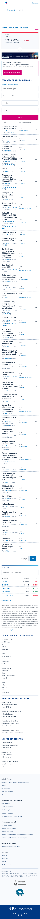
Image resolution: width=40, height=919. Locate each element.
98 (13, 227)
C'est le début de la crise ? (9, 294)
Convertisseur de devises (10, 721)
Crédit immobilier (7, 754)
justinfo (7, 199)
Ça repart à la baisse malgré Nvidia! (7, 546)
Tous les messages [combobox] (9, 89)
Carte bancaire (6, 747)
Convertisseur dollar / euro (10, 723)
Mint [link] (3, 644)
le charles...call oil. (9, 318)
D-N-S (23, 171)
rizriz (6, 288)
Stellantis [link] (4, 678)
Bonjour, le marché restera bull (9, 521)
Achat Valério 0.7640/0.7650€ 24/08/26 (7, 431)
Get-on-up (24, 366)
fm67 (6, 413)
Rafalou (7, 391)
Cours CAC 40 (6, 707)
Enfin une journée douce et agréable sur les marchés (9, 277)
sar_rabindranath (9, 221)
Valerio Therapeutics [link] (8, 675)
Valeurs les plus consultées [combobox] (12, 573)
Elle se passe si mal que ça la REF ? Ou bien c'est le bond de (9, 353)
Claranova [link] (5, 649)
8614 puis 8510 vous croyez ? (8, 487)
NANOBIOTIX (6, 592)
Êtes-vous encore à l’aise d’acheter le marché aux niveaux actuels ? (10, 456)
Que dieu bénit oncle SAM (7, 266)
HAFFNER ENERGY (8, 595)
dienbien (7, 470)
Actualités (13, 28)
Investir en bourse (7, 764)
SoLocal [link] (4, 687)
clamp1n (23, 197)
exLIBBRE (8, 367)
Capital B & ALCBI (9, 232)
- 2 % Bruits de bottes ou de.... (7, 342)
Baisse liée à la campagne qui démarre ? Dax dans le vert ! (10, 385)
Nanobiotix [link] (5, 670)
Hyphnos (7, 498)
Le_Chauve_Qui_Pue (11, 207)
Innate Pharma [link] (6, 668)
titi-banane (8, 490)
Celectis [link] (4, 647)
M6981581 (24, 222)
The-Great (24, 540)
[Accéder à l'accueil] (3, 10)
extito (6, 540)
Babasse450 (8, 281)
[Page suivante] (15, 559)
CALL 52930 (7, 496)
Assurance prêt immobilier (10, 761)
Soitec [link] (4, 685)
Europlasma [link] (5, 661)
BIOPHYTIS (5, 585)
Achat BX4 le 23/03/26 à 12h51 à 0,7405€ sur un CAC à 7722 (9, 216)
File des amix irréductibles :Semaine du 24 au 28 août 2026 (9, 178)
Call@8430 (6, 538)
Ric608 (7, 338)
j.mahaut (7, 310)
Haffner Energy (8, 504)
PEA (3, 766)
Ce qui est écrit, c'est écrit (8, 373)
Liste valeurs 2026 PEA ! (9, 418)
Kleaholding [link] (5, 692)
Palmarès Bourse (7, 714)
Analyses (24, 28)
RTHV (6, 298)
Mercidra (7, 183)
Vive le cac (6, 169)
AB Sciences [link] (6, 642)
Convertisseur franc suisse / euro (12, 733)
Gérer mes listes (6, 600)
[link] (15, 782)
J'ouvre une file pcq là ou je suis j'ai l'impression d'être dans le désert (9, 305)
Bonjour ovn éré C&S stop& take (8, 442)
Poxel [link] (3, 682)
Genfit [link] (3, 664)
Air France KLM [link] (7, 639)
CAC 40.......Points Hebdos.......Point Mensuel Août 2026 (9, 157)
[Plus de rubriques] (36, 28)
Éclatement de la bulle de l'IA (8, 363)
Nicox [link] (3, 673)
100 (3, 228)
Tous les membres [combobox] (9, 96)
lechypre (7, 516)
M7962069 (8, 358)
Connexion (35, 3)
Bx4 (3, 467)
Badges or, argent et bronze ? (10, 84)
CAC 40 (8, 36)
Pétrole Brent (6, 588)
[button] (2, 2)
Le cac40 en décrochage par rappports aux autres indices (8, 408)
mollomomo (8, 131)
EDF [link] (3, 659)
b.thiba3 (7, 346)
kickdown (7, 320)
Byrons (7, 141)
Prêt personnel (6, 757)
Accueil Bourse (6, 702)
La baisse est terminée (7, 147)
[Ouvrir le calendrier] (3, 103)
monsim (7, 171)
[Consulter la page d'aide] (30, 3)
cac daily (5, 285)
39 (3, 325)
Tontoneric (24, 446)
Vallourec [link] (4, 690)
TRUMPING (8, 151)
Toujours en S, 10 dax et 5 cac (9, 204)
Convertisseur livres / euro (10, 730)
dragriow (7, 243)
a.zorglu (7, 436)
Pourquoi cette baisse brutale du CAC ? (8, 195)
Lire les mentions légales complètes (10, 630)
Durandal (7, 259)
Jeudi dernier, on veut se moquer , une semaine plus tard (9, 476)
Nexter (6, 482)
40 (6, 325)
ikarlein (23, 183)
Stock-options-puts (10, 462)
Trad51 (7, 235)
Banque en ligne (7, 743)
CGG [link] (3, 654)
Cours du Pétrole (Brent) (9, 716)
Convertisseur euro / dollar (10, 726)
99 (15, 227)
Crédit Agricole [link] (6, 656)
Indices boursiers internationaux (12, 711)
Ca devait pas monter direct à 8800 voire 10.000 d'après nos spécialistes (8, 253)
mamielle (7, 161)
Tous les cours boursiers (9, 704)
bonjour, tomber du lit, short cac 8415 (9, 127)
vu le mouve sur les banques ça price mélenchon (9, 396)
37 (13, 323)
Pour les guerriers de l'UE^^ (9, 513)
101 (7, 228)
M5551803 (8, 422)
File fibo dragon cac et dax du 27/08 (10, 240)
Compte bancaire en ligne (10, 745)
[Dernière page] (18, 559)
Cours (4, 28)
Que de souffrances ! (9, 137)
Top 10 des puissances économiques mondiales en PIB (9, 332)
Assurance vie (6, 752)
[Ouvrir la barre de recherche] (27, 3)
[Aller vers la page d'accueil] (6, 3)
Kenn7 (23, 150)
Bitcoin (5, 530)
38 (15, 323)
